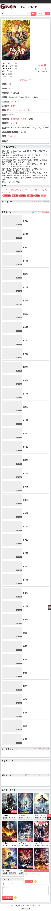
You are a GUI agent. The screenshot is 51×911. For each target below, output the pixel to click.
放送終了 (22, 818)
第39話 (25, 234)
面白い (10, 110)
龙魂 (20, 871)
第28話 (25, 380)
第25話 (25, 420)
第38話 (25, 247)
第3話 (25, 713)
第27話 (25, 394)
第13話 (25, 580)
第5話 (25, 686)
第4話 (25, 699)
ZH (49, 605)
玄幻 (15, 110)
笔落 (14, 115)
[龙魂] (25, 858)
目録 (22, 7)
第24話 (25, 434)
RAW (49, 607)
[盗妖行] (9, 803)
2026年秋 (32, 7)
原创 (29, 110)
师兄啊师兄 (23, 815)
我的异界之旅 (40, 815)
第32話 (25, 327)
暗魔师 (23, 119)
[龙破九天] (25, 831)
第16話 (25, 540)
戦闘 (20, 110)
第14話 (25, 566)
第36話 (25, 274)
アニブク (9, 7)
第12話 (25, 593)
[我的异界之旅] (41, 803)
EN (49, 609)
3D (25, 110)
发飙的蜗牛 (15, 119)
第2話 (25, 726)
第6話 (25, 673)
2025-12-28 (44, 845)
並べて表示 (36, 201)
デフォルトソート (42, 775)
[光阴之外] (41, 831)
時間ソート (29, 775)
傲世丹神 (6, 871)
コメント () (36, 870)
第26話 (25, 407)
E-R (49, 818)
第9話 (25, 633)
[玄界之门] (41, 858)
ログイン (40, 14)
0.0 (46, 69)
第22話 (25, 460)
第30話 (25, 354)
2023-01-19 (30, 818)
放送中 (13, 106)
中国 (9, 84)
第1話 (25, 739)
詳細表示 (45, 201)
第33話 (25, 314)
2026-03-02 (12, 845)
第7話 (25, 659)
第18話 (25, 513)
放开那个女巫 (8, 843)
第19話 (25, 500)
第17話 (25, 527)
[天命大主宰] (16, 40)
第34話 (25, 301)
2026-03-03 (12, 818)
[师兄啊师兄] (25, 803)
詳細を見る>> (25, 80)
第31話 (25, 340)
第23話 (25, 447)
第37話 (25, 261)
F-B (49, 815)
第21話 (25, 473)
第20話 (25, 487)
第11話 (25, 606)
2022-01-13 (46, 818)
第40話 (25, 221)
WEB (11, 88)
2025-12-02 (12, 873)
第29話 (25, 367)
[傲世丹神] (9, 858)
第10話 (25, 620)
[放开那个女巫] (9, 831)
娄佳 (9, 115)
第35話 (25, 287)
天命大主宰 (11, 136)
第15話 (25, 553)
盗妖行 (5, 815)
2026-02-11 (28, 845)
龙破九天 (22, 843)
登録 (47, 14)
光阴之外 (38, 843)
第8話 (25, 646)
